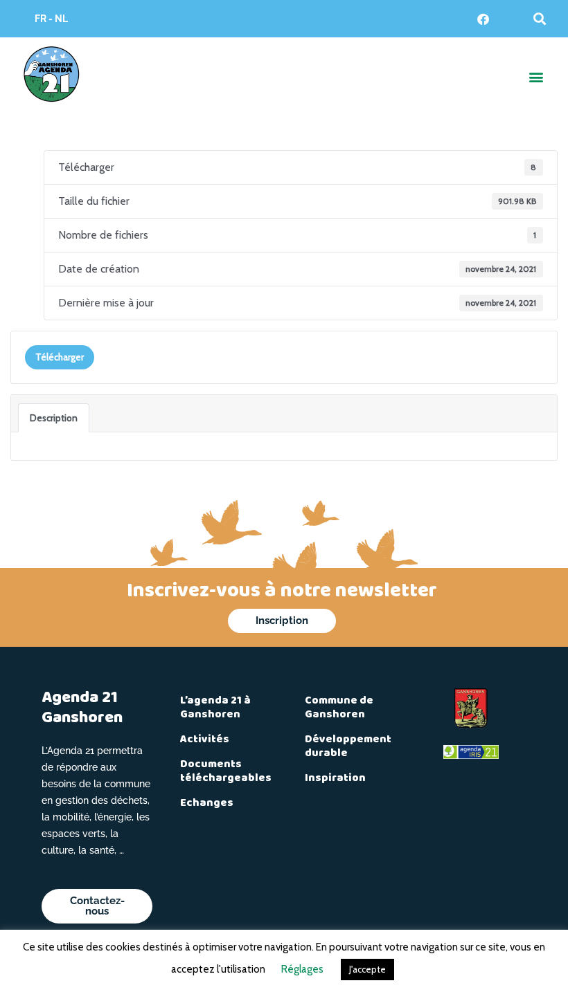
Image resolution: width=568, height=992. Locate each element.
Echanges (206, 803)
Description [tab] (54, 417)
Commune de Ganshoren (339, 708)
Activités (204, 739)
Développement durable (348, 746)
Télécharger (59, 356)
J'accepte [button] (367, 969)
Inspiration (335, 778)
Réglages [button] (302, 969)
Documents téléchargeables (226, 771)
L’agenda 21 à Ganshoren (215, 708)
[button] (540, 18)
